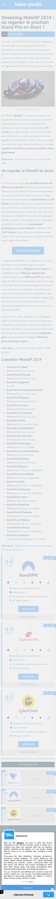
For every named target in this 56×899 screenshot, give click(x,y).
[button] (48, 894)
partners (20, 843)
